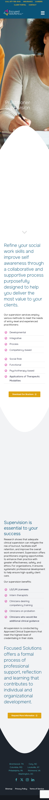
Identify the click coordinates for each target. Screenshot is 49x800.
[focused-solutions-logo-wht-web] (13, 10)
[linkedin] (32, 779)
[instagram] (27, 779)
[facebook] (16, 779)
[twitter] (21, 779)
